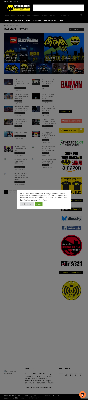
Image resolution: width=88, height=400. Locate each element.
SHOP (61, 20)
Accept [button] (38, 204)
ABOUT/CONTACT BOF (49, 20)
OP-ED (28, 20)
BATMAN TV (53, 15)
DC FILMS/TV (19, 20)
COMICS (44, 15)
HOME (7, 15)
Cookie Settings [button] (27, 204)
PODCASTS (8, 20)
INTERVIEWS (37, 20)
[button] (81, 15)
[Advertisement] (58, 8)
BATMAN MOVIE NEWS (18, 15)
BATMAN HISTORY (66, 15)
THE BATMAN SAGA (33, 15)
